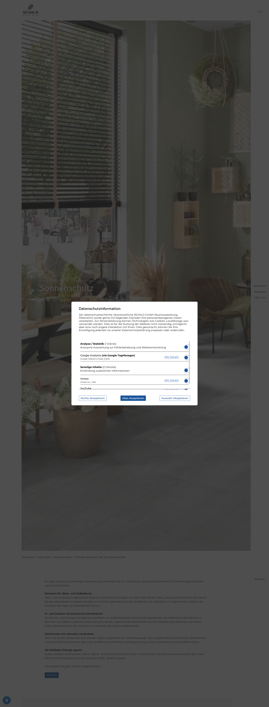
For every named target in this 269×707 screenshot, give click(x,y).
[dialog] (134, 353)
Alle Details (171, 356)
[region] (134, 365)
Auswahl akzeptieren (174, 398)
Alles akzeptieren (133, 398)
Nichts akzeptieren (93, 398)
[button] (186, 347)
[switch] (186, 346)
